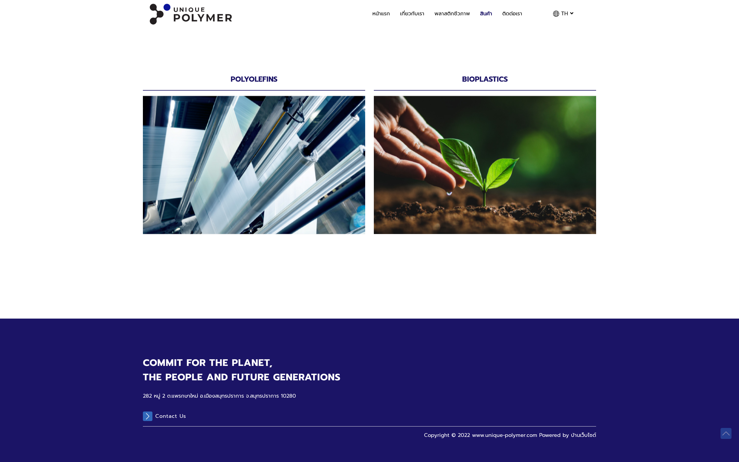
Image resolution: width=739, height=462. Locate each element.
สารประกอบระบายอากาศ (185, 125)
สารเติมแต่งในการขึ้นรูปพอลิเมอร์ (194, 143)
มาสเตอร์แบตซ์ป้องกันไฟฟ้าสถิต (193, 171)
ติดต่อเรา (512, 14)
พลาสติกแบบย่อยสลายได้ (417, 125)
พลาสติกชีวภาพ (452, 14)
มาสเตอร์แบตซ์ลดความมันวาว (191, 189)
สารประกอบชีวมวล (410, 134)
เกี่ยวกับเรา (412, 14)
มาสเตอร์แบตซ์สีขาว (180, 134)
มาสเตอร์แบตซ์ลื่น (177, 153)
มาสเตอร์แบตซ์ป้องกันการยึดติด (193, 162)
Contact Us (170, 416)
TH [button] (564, 14)
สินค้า (486, 14)
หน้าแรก (381, 14)
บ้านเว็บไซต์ (583, 435)
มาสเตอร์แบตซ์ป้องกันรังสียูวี (190, 180)
